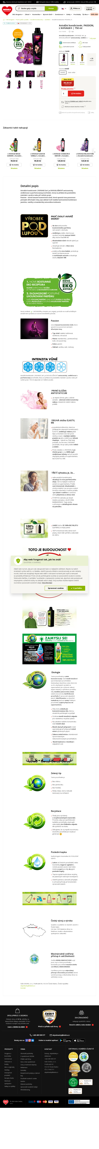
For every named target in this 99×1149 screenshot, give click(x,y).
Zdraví (27, 14)
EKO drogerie (17, 14)
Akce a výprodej (9, 1067)
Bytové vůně (47, 14)
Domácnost (59, 14)
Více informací (47, 583)
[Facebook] (26, 1040)
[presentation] (4, 152)
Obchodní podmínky (26, 1053)
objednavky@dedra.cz (27, 986)
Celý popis (93, 38)
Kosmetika (36, 14)
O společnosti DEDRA (27, 1056)
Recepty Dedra (9, 1078)
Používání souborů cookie (28, 1078)
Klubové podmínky (26, 1084)
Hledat (51, 8)
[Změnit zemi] (63, 8)
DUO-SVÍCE (71, 72)
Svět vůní (94, 14)
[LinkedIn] (32, 1040)
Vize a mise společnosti (27, 1062)
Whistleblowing (25, 1090)
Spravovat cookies (56, 588)
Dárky (68, 14)
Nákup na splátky (9, 1086)
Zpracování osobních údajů (29, 1087)
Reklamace (23, 1067)
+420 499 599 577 (38, 1035)
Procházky (77, 14)
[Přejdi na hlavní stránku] (7, 11)
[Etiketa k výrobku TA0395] (41, 84)
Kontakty (23, 1070)
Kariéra (22, 1081)
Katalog (6, 1070)
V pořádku (77, 588)
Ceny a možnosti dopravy (28, 1065)
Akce (86, 14)
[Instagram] (29, 1040)
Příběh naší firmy (25, 1059)
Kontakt (23, 988)
